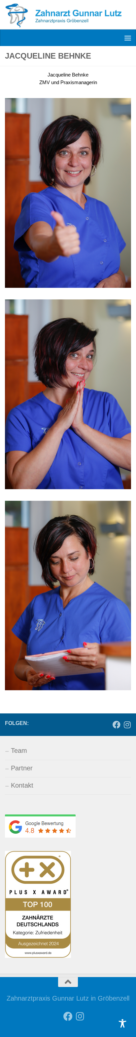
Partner (22, 768)
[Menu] (127, 37)
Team (19, 750)
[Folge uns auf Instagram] (127, 725)
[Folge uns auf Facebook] (116, 725)
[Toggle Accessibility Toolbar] (122, 1023)
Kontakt (22, 785)
